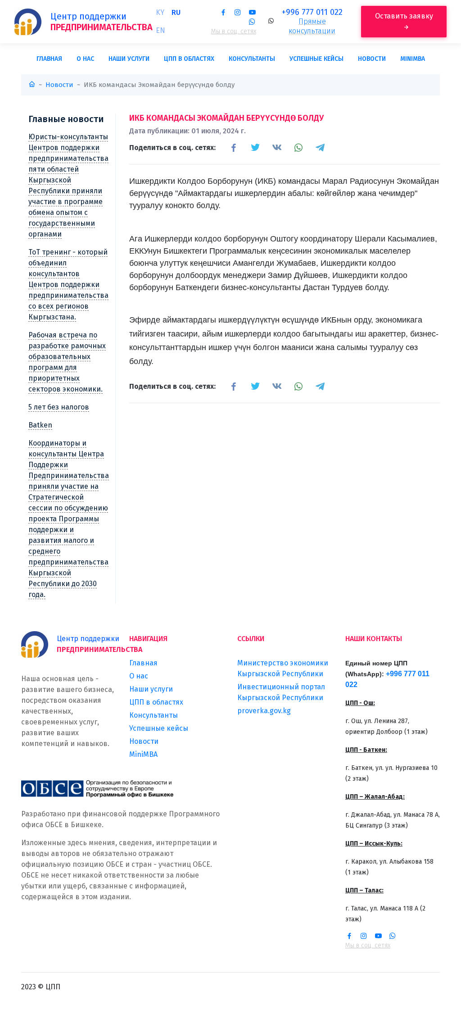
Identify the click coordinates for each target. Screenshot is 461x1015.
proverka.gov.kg (264, 710)
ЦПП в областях (189, 59)
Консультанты (252, 59)
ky (160, 12)
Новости (372, 59)
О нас (85, 59)
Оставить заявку (404, 16)
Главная (49, 59)
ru (176, 12)
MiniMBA (412, 59)
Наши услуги (128, 59)
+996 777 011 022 (312, 12)
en (160, 30)
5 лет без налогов (58, 407)
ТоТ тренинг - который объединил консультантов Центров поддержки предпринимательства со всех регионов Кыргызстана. (68, 284)
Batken (40, 425)
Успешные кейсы (316, 59)
